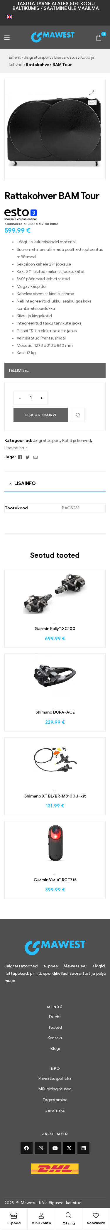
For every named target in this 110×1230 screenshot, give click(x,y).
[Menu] (6, 37)
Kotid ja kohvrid (76, 440)
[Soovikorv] (96, 1216)
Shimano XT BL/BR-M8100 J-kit (55, 796)
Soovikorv (96, 1223)
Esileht (15, 57)
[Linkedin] (83, 1148)
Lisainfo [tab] (25, 483)
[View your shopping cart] (98, 37)
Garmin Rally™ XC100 (55, 628)
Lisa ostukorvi (40, 415)
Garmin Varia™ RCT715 (55, 879)
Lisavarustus (65, 57)
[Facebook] (27, 1148)
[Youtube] (55, 1148)
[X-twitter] (69, 1148)
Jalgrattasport (37, 57)
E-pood (14, 1223)
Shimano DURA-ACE (55, 712)
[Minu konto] (41, 1216)
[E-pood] (14, 1216)
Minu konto (41, 1223)
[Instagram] (41, 1148)
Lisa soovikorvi (78, 415)
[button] (91, 92)
